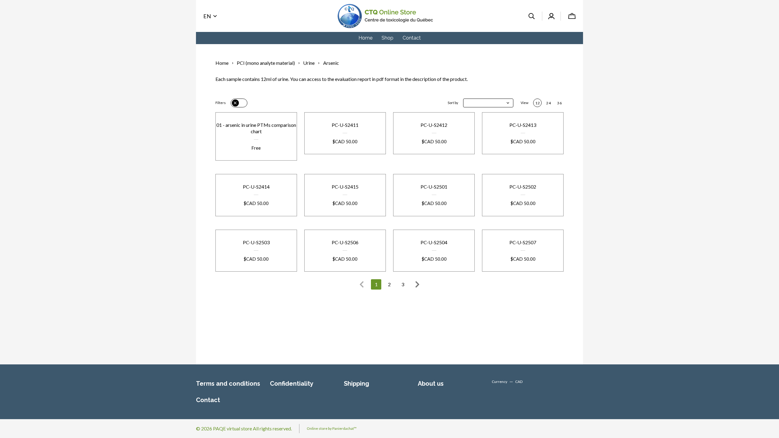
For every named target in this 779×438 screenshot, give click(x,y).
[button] (488, 103)
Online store (317, 428)
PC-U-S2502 (522, 186)
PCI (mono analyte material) (266, 63)
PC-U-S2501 (434, 186)
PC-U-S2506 (345, 242)
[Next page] (417, 284)
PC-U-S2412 (434, 125)
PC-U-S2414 (256, 186)
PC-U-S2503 (256, 242)
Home (222, 63)
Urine (309, 63)
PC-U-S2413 (522, 125)
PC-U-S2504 (434, 242)
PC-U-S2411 (345, 125)
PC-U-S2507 (522, 242)
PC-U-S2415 (345, 186)
